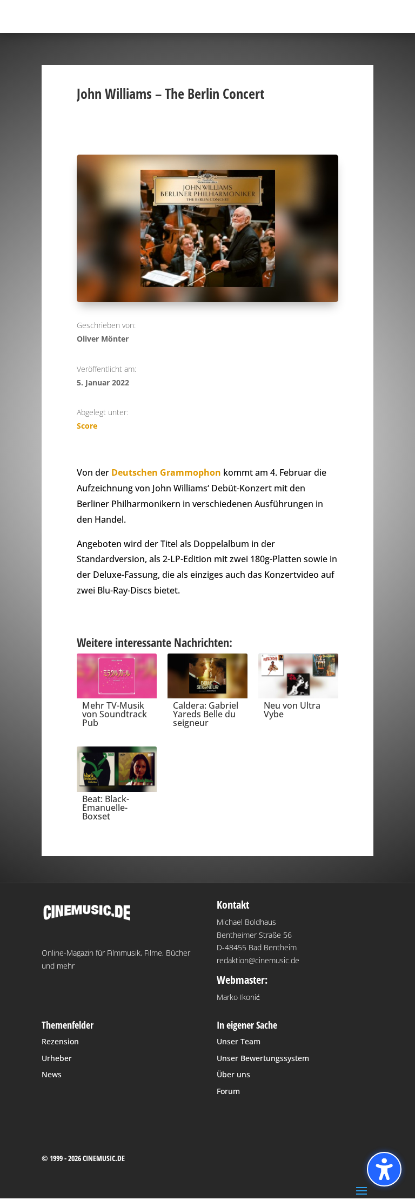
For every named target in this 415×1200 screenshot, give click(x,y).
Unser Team (238, 1041)
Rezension (60, 1041)
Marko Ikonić (238, 997)
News (52, 1074)
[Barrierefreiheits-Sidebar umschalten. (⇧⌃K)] (384, 1169)
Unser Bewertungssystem (263, 1058)
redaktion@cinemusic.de (258, 960)
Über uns (233, 1074)
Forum (228, 1091)
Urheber (57, 1058)
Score (87, 426)
